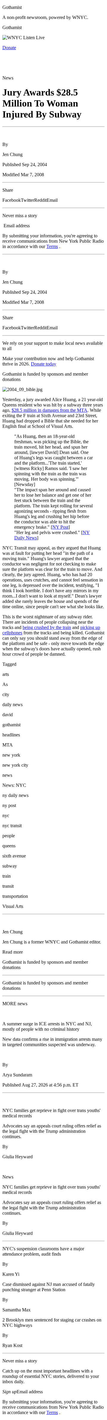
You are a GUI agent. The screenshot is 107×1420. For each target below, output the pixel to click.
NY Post (60, 527)
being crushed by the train (47, 627)
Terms (52, 246)
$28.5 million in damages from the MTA (49, 410)
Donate (9, 47)
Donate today (43, 363)
